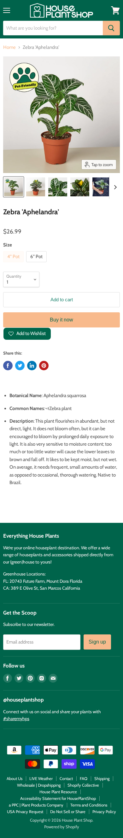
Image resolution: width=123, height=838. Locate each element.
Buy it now (61, 319)
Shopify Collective (83, 785)
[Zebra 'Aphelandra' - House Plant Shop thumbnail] (13, 187)
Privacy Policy (104, 811)
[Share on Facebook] (8, 365)
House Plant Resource (58, 791)
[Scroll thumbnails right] (114, 187)
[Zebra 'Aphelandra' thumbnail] (36, 187)
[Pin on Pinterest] (44, 365)
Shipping (101, 778)
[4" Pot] (14, 264)
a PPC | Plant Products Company (36, 804)
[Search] (111, 28)
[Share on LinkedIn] (32, 365)
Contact (66, 778)
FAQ (83, 778)
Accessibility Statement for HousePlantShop (58, 798)
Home (9, 47)
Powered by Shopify (61, 826)
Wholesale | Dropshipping (39, 785)
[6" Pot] (37, 264)
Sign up (97, 641)
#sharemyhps (16, 718)
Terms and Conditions (88, 804)
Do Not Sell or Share (67, 811)
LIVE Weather (41, 778)
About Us (14, 778)
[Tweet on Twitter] (20, 365)
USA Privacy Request (25, 811)
